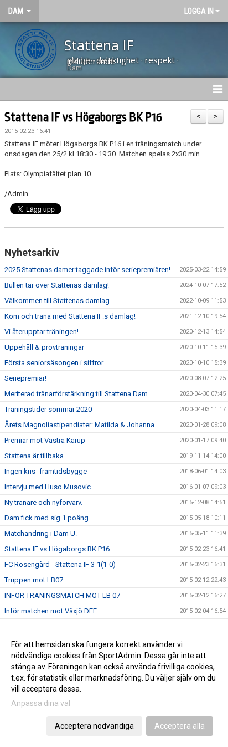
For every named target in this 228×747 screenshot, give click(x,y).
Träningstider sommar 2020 (48, 409)
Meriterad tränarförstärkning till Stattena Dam (76, 394)
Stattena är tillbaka (34, 456)
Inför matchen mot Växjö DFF (50, 611)
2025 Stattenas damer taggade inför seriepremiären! (87, 269)
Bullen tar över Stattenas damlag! (56, 285)
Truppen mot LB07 (33, 580)
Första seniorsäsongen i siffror (53, 363)
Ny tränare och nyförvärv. (43, 502)
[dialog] (114, 684)
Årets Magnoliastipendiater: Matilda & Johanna (79, 425)
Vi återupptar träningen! (41, 332)
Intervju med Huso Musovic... (50, 487)
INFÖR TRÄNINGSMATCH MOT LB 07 (62, 595)
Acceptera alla (179, 726)
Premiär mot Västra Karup (44, 440)
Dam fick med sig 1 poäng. (47, 518)
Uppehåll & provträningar (44, 347)
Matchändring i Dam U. (40, 533)
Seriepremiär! (25, 378)
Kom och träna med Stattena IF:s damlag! (70, 316)
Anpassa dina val (40, 703)
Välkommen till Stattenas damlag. (57, 300)
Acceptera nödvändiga (94, 726)
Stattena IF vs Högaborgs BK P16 (83, 117)
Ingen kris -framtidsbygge (45, 471)
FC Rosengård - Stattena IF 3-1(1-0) (60, 564)
